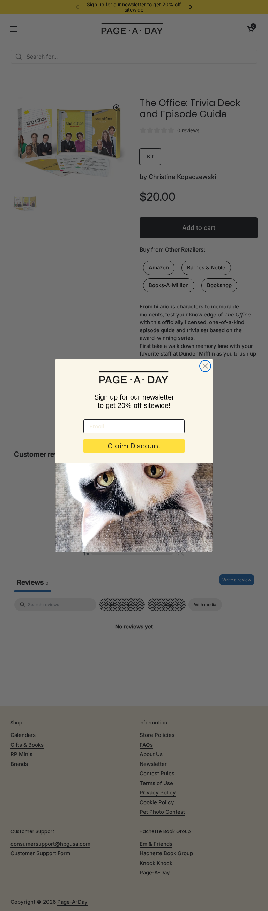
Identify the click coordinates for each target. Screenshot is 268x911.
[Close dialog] (205, 366)
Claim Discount (134, 446)
